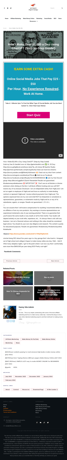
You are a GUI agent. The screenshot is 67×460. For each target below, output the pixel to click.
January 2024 (48, 376)
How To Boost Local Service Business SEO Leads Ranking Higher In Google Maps (49, 293)
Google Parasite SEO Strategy (18, 278)
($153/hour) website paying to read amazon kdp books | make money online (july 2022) (32, 353)
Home (5, 404)
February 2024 (10, 380)
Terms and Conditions (9, 412)
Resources (25, 389)
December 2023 (34, 376)
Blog (4, 406)
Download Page (38, 389)
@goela (8, 367)
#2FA (15, 367)
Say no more (49, 278)
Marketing (9, 343)
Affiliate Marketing (12, 339)
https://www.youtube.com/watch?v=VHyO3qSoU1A (28, 234)
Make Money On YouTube (30, 339)
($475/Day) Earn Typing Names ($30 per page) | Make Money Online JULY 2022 (33, 358)
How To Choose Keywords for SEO (18, 293)
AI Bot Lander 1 (52, 389)
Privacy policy (7, 410)
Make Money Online (48, 339)
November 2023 (20, 376)
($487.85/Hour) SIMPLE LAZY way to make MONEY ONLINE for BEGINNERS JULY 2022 (32, 362)
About (8, 389)
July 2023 (9, 376)
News (18, 343)
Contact (16, 389)
